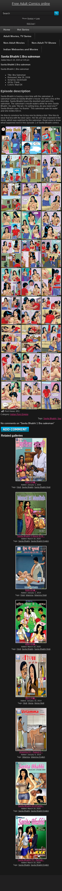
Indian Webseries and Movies (20, 49)
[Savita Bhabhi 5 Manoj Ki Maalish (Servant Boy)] (31, 513)
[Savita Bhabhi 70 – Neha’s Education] (31, 837)
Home (6, 29)
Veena (30, 703)
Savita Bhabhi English (40, 541)
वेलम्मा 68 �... (31, 590)
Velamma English (38, 757)
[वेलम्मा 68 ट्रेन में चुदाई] (31, 567)
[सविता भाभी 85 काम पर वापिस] (31, 459)
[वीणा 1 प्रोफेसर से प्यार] (31, 675)
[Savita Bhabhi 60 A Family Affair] (31, 783)
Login (38, 18)
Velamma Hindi (40, 595)
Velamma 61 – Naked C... (31, 752)
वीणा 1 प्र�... (30, 698)
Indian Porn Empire (19, 414)
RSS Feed (30, 24)
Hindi (19, 487)
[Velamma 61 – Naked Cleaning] (31, 729)
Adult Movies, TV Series (17, 36)
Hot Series (23, 29)
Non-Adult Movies (14, 42)
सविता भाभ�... (31, 482)
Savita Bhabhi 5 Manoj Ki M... (31, 536)
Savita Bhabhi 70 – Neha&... (31, 860)
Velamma (29, 595)
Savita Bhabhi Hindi (42, 487)
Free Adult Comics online (31, 4)
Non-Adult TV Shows (44, 42)
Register (31, 18)
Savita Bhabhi (49, 418)
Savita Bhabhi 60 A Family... (31, 806)
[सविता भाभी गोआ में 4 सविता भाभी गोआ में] (31, 621)
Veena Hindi (39, 703)
